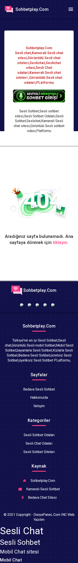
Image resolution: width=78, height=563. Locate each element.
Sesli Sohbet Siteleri (39, 452)
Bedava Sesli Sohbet (39, 389)
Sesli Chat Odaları (39, 443)
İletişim (39, 406)
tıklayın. (61, 242)
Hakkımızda (39, 397)
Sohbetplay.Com (31, 9)
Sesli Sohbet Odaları (39, 435)
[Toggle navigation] (71, 9)
